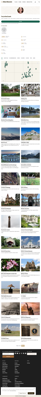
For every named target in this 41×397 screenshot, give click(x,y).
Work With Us (5, 386)
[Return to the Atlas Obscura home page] (7, 2)
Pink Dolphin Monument (6, 296)
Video (16, 369)
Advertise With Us (18, 381)
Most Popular (5, 366)
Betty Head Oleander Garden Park (9, 273)
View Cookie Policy (13, 390)
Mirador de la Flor (25, 208)
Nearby (3, 371)
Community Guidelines (6, 381)
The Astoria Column (5, 229)
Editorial (17, 360)
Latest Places (5, 364)
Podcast (16, 371)
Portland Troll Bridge (5, 187)
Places (3, 360)
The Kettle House (5, 338)
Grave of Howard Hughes (27, 229)
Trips (28, 360)
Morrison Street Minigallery (7, 120)
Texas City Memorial (5, 317)
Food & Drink (17, 364)
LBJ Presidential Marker (26, 338)
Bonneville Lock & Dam (26, 164)
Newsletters (17, 372)
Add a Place (4, 372)
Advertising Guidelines (19, 383)
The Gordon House (5, 98)
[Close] (34, 388)
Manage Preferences (23, 393)
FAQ (15, 380)
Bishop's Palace (24, 273)
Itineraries (17, 366)
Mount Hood (4, 142)
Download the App (31, 353)
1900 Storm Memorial (25, 317)
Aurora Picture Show (5, 251)
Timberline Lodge (25, 142)
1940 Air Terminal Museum (26, 251)
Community (5, 376)
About (16, 378)
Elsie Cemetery (24, 187)
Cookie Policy (17, 386)
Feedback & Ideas (6, 380)
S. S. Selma (23, 296)
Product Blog (4, 383)
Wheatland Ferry (25, 120)
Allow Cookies (31, 393)
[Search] (39, 2)
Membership (4, 378)
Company (17, 376)
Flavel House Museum (6, 208)
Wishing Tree (24, 98)
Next (23, 345)
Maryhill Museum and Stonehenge (8, 164)
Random (4, 369)
